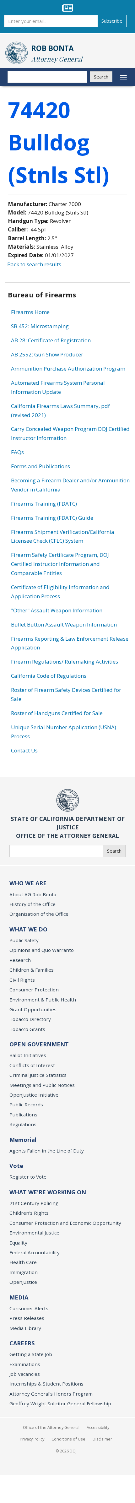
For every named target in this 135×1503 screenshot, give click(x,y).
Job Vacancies (24, 1374)
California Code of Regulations (48, 675)
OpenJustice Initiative (33, 1095)
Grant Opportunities (33, 1009)
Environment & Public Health (42, 999)
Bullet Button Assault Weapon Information (64, 624)
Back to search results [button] (34, 264)
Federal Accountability (34, 1252)
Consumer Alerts (28, 1308)
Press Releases (26, 1318)
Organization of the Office (38, 914)
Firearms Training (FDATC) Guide (52, 517)
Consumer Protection (34, 989)
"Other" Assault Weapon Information (56, 610)
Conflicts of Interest (32, 1065)
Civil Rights (22, 980)
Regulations (22, 1124)
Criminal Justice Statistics (38, 1075)
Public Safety (24, 940)
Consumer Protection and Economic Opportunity (65, 1223)
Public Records (26, 1104)
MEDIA (18, 1297)
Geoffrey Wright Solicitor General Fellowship (60, 1403)
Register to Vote (27, 1177)
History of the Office (32, 904)
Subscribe (111, 21)
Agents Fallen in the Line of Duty (46, 1151)
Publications (23, 1114)
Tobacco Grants (27, 1029)
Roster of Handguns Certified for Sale (57, 713)
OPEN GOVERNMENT (39, 1044)
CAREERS (22, 1343)
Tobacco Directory (30, 1019)
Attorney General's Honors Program (51, 1394)
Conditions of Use (68, 1439)
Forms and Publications (40, 466)
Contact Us (24, 750)
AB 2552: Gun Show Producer (47, 354)
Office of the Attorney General (51, 1427)
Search (101, 76)
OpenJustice (23, 1282)
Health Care (23, 1262)
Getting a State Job (30, 1354)
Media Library (25, 1328)
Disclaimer (102, 1439)
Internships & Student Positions (46, 1384)
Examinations (24, 1364)
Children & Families (31, 970)
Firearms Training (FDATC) (44, 503)
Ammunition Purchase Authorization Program (68, 368)
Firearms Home (30, 312)
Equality (18, 1243)
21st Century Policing (33, 1203)
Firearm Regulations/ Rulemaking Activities (64, 661)
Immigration (23, 1272)
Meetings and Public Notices (42, 1085)
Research (20, 960)
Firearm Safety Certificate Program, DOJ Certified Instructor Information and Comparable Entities (60, 564)
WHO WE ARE (27, 883)
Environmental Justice (34, 1232)
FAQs (17, 452)
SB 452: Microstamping (40, 326)
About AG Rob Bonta (32, 894)
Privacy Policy (32, 1439)
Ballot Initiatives (27, 1055)
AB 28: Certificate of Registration (51, 340)
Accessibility (98, 1427)
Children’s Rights (29, 1213)
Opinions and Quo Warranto (41, 950)
